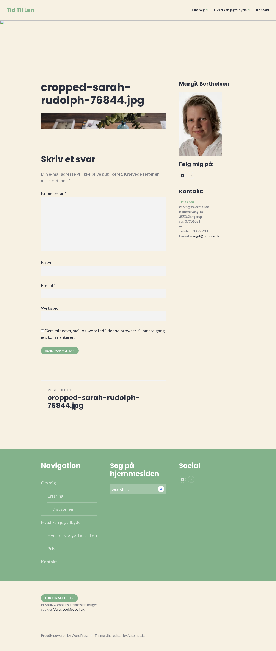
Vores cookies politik (69, 609)
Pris (51, 548)
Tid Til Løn (20, 10)
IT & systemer (60, 509)
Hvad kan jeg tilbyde (230, 10)
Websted (50, 308)
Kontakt (263, 10)
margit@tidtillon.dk (205, 236)
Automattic (135, 635)
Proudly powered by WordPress (64, 635)
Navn (47, 262)
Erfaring (55, 495)
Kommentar (53, 193)
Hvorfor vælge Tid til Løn (72, 535)
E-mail (48, 285)
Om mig (198, 10)
